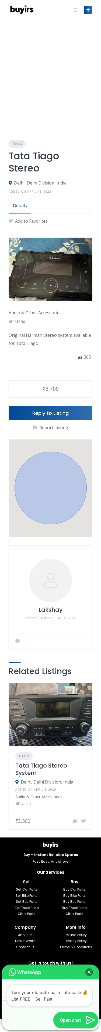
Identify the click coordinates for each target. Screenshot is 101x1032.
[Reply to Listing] (75, 821)
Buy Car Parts (74, 889)
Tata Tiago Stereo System (41, 769)
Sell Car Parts (26, 889)
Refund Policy (76, 935)
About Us (25, 935)
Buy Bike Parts (74, 895)
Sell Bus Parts (26, 901)
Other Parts (26, 913)
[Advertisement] (50, 73)
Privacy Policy (76, 941)
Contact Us (25, 947)
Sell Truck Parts (27, 907)
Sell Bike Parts (26, 895)
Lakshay (50, 610)
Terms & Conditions (76, 947)
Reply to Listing (50, 413)
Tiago (17, 143)
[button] (50, 488)
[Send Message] (17, 641)
